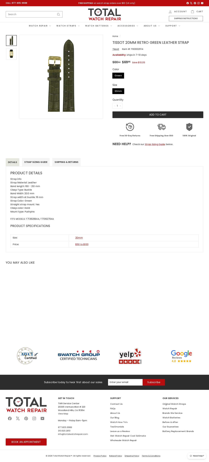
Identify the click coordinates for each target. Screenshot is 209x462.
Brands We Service (173, 413)
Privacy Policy (100, 455)
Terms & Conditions (151, 455)
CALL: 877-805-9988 (16, 3)
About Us (151, 25)
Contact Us (116, 403)
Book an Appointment (26, 442)
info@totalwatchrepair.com (73, 434)
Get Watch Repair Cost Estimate (128, 435)
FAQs (113, 408)
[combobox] (34, 14)
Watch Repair (39, 25)
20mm (118, 91)
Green (118, 75)
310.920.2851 (64, 430)
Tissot (115, 49)
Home (115, 36)
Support (171, 25)
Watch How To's (119, 422)
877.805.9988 (65, 427)
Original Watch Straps (174, 403)
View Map (63, 413)
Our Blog (114, 417)
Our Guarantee (171, 426)
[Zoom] (61, 76)
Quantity (117, 99)
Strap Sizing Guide (155, 144)
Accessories (127, 25)
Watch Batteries (97, 25)
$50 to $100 (81, 244)
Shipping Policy (132, 455)
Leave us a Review (120, 431)
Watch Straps (66, 25)
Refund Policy (115, 455)
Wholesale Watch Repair (123, 440)
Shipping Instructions (185, 18)
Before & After (170, 422)
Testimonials (117, 426)
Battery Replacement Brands (178, 431)
